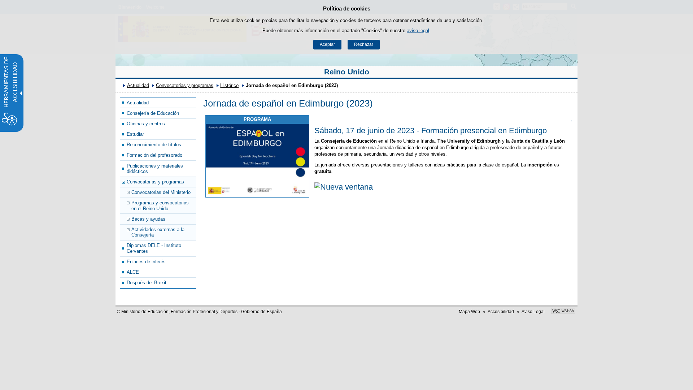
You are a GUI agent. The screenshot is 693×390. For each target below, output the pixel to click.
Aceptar (327, 44)
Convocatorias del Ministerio (161, 192)
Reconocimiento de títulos (154, 144)
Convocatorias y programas (184, 85)
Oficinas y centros (146, 123)
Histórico (229, 85)
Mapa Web (469, 311)
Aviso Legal (533, 311)
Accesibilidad (501, 311)
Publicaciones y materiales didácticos (155, 168)
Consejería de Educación (153, 113)
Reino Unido (346, 72)
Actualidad (138, 85)
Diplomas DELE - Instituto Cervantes (154, 248)
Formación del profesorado (154, 155)
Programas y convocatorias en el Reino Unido (160, 205)
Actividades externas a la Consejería (157, 232)
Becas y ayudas (148, 219)
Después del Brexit (146, 282)
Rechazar (363, 44)
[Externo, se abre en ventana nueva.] (257, 161)
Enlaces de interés (146, 261)
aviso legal (418, 30)
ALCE (133, 272)
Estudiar (135, 134)
